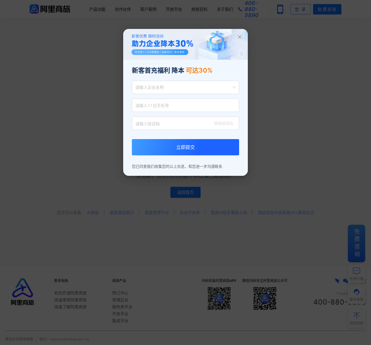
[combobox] (182, 87)
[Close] (239, 37)
